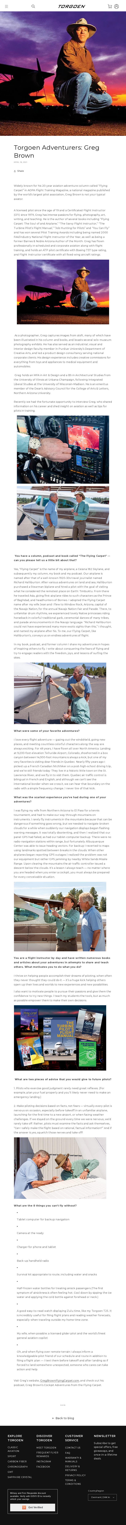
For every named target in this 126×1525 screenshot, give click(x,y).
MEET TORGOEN (46, 1447)
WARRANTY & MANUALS (73, 1459)
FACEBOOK (43, 1466)
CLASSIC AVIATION (13, 1449)
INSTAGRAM (43, 1461)
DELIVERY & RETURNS (72, 1468)
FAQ (67, 1453)
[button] (6, 6)
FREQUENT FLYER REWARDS (47, 1454)
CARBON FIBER (17, 1461)
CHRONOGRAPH (18, 1466)
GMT (10, 1472)
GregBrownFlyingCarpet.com (59, 1380)
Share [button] (20, 171)
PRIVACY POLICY (75, 1475)
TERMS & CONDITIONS (73, 1482)
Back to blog (65, 1418)
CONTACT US (73, 1447)
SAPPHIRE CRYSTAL (20, 1477)
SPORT (12, 1456)
